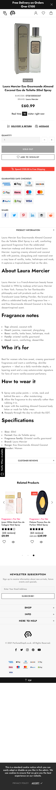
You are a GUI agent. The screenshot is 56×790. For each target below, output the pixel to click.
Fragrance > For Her (11, 519)
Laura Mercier (32, 99)
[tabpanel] (14, 520)
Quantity (7, 135)
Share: (5, 210)
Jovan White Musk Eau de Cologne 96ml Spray (13, 523)
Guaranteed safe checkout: (17, 178)
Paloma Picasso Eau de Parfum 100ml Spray (40, 523)
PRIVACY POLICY (21, 783)
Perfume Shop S (12, 13)
